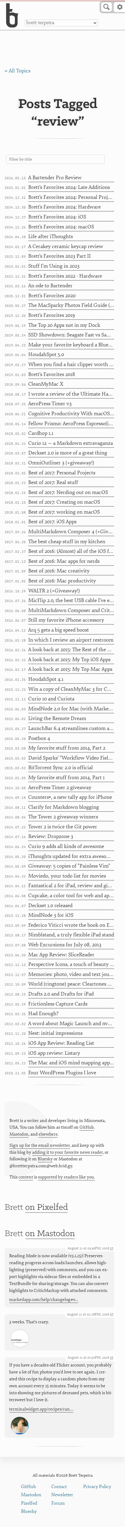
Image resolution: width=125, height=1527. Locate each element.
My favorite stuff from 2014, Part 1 (66, 777)
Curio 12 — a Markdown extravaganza (70, 443)
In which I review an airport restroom (70, 640)
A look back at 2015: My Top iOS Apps (69, 659)
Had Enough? (43, 1013)
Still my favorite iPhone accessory (66, 620)
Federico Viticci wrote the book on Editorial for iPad (71, 925)
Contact (59, 1487)
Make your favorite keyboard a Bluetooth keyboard (71, 345)
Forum (58, 1503)
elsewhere (48, 1134)
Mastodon (19, 1134)
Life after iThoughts (50, 236)
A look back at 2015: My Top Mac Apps (70, 669)
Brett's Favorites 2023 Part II (59, 256)
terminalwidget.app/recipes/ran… (41, 1409)
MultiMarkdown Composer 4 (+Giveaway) (71, 531)
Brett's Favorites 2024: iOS (57, 217)
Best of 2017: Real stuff (53, 482)
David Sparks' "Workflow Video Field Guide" (71, 758)
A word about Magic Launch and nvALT (71, 1023)
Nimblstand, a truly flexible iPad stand (71, 935)
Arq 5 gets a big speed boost (58, 630)
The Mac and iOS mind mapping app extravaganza (71, 1063)
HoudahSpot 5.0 (46, 354)
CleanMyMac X (45, 384)
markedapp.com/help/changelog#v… (43, 1299)
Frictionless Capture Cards (57, 1004)
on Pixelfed (46, 1207)
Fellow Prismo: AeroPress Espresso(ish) (71, 423)
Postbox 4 (39, 738)
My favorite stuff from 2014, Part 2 (66, 748)
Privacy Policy (97, 1487)
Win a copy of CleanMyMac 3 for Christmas (71, 689)
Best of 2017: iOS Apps (52, 521)
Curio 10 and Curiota (51, 699)
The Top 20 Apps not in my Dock (64, 325)
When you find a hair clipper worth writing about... (71, 364)
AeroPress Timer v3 (50, 403)
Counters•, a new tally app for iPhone (70, 797)
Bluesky (45, 1159)
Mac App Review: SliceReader (61, 955)
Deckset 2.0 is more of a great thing (67, 453)
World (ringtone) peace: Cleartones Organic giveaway (71, 984)
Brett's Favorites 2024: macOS (61, 227)
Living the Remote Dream (57, 718)
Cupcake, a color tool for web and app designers (71, 895)
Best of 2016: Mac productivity (62, 581)
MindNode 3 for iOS (50, 915)
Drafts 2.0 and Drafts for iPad (61, 994)
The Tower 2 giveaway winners (63, 817)
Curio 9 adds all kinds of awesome (66, 846)
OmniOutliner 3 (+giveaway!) (61, 463)
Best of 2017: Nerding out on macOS (68, 492)
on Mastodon (50, 1233)
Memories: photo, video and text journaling (71, 974)
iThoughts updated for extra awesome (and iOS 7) (71, 856)
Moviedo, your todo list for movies (67, 876)
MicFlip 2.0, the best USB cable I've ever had (71, 600)
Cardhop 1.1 (40, 433)
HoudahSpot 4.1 (45, 679)
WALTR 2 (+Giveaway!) (54, 591)
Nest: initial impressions (55, 1033)
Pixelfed (29, 1503)
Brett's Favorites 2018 (51, 374)
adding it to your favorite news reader (67, 1152)
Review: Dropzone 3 (50, 836)
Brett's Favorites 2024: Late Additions (69, 187)
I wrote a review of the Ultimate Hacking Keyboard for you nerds (71, 394)
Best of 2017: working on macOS (64, 512)
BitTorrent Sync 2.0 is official (60, 767)
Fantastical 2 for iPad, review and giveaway (71, 885)
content (26, 1177)
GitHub (86, 1127)
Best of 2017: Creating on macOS (64, 502)
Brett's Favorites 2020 (52, 295)
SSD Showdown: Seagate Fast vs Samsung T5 (71, 335)
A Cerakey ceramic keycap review (65, 246)
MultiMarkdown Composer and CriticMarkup (71, 610)
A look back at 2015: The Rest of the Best (71, 649)
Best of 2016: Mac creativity (59, 571)
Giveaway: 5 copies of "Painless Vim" (69, 866)
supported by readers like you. (66, 1177)
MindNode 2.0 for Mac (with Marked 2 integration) (71, 709)
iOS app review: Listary (54, 1053)
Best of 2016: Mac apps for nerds (64, 561)
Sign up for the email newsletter (39, 1145)
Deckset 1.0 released (50, 905)
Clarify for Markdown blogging (63, 807)
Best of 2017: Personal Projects (61, 473)
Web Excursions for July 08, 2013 (64, 945)
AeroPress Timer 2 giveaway (59, 787)
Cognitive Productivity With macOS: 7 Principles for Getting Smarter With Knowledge (71, 413)
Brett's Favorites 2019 (51, 315)
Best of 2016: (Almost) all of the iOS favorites (71, 551)
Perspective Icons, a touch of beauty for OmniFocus (71, 964)
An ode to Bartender (50, 285)
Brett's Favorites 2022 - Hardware (65, 276)
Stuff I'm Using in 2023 (53, 266)
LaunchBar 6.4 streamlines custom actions (71, 728)
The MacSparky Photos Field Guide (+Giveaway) (71, 305)
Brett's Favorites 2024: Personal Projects (71, 197)
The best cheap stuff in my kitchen (66, 541)
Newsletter (62, 1495)
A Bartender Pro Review (55, 177)
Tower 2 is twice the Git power (62, 827)
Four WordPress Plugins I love (62, 1073)
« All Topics (17, 71)
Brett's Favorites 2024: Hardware (64, 207)
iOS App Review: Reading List (61, 1043)
